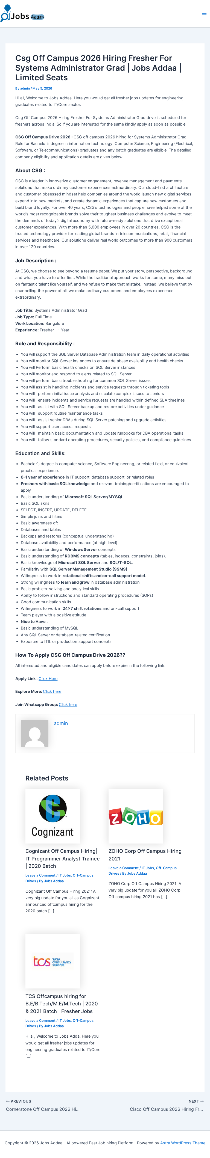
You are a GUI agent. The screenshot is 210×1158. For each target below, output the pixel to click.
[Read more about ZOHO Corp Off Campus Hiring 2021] (136, 815)
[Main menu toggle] (204, 13)
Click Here (48, 678)
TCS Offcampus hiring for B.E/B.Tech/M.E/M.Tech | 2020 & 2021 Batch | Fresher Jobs (61, 1003)
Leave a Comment (40, 875)
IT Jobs (65, 875)
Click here (52, 691)
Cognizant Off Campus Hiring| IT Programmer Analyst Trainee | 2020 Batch (62, 858)
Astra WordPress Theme (182, 1143)
